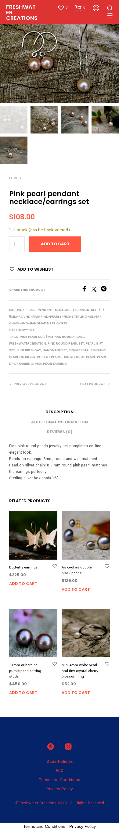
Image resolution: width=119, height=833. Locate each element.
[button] (62, 8)
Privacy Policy (59, 789)
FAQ (59, 770)
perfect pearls (50, 357)
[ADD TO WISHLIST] (54, 565)
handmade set (55, 350)
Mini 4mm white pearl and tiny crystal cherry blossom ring (80, 671)
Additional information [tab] (59, 422)
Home (13, 178)
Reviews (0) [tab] (59, 432)
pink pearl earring (51, 363)
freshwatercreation (27, 343)
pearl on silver (22, 357)
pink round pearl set (66, 343)
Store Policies (59, 761)
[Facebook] (86, 290)
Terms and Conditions (59, 780)
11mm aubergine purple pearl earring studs (25, 671)
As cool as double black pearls (77, 570)
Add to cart (23, 583)
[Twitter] (96, 290)
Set (26, 178)
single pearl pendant (87, 350)
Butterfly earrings (23, 567)
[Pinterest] (105, 290)
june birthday (28, 350)
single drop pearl (80, 357)
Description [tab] (59, 412)
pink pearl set (32, 336)
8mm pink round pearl (64, 336)
